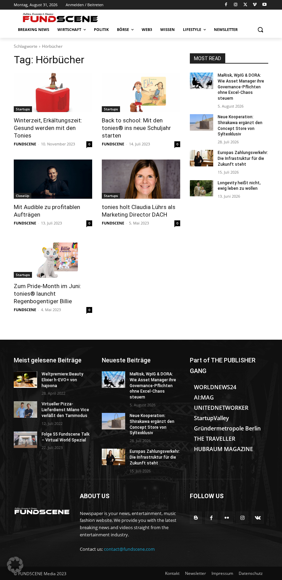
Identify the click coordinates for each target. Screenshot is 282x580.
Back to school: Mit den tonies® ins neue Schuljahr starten (136, 128)
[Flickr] (227, 518)
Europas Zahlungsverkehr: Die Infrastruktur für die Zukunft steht (243, 158)
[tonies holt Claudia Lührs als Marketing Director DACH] (141, 179)
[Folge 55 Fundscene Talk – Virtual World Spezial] (25, 439)
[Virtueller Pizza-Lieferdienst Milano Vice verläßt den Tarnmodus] (25, 409)
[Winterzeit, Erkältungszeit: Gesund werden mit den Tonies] (53, 92)
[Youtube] (264, 5)
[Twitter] (245, 5)
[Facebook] (226, 5)
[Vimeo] (255, 5)
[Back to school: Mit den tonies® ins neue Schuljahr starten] (141, 92)
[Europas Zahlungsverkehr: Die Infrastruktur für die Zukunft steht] (201, 158)
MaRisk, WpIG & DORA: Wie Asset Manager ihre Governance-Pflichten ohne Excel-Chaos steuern (241, 87)
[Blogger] (196, 518)
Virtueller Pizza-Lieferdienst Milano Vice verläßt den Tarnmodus (65, 410)
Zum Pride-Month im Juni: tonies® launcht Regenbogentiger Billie (47, 294)
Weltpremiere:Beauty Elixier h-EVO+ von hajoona (62, 380)
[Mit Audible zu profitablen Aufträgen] (53, 179)
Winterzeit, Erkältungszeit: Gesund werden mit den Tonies (48, 128)
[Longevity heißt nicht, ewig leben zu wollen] (201, 188)
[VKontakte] (258, 518)
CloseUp (22, 195)
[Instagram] (236, 5)
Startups (23, 109)
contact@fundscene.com (129, 549)
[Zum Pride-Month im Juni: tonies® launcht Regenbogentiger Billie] (53, 258)
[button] (260, 30)
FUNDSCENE (25, 143)
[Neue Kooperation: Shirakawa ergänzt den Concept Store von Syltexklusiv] (201, 122)
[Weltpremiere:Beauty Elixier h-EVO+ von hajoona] (25, 379)
